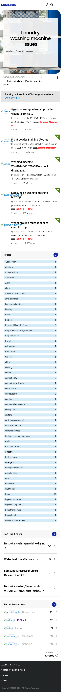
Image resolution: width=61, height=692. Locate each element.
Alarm (7, 283)
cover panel (10, 409)
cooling (8, 399)
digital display (11, 473)
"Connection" (11, 262)
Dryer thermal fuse (13, 510)
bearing (8, 309)
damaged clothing (13, 446)
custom (8, 415)
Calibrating (10, 346)
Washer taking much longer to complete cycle (29, 225)
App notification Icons (15, 293)
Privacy (5, 675)
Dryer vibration (11, 515)
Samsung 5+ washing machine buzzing (29, 195)
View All (30, 534)
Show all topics (12, 97)
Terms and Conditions (13, 670)
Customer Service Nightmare (17, 436)
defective (9, 452)
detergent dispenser (14, 468)
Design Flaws (11, 457)
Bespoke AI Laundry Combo (17, 325)
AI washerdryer (11, 272)
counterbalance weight (15, 404)
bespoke (8, 320)
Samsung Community (14, 77)
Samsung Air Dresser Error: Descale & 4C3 (21, 573)
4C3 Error (9, 267)
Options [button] (52, 77)
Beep (7, 314)
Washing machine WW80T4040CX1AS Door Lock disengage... (30, 166)
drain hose (9, 483)
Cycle (7, 441)
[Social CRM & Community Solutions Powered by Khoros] (51, 654)
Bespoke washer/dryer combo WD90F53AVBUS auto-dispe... (23, 589)
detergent (9, 462)
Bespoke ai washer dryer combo (18, 330)
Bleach (8, 341)
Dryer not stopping (13, 505)
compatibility (11, 378)
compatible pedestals (14, 383)
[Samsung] (8, 4)
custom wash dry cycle (15, 420)
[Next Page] (55, 255)
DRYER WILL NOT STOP (15, 520)
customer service (12, 431)
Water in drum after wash (20, 559)
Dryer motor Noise (13, 499)
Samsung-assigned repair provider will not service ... (32, 111)
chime (8, 362)
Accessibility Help (11, 665)
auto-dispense (11, 299)
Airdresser (9, 278)
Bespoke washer (12, 336)
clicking (8, 367)
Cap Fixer (9, 357)
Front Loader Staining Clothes (29, 139)
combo (8, 373)
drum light (9, 489)
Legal (4, 680)
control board (11, 388)
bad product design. (14, 304)
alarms (8, 288)
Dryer (7, 494)
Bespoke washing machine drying (24, 543)
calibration (10, 351)
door (7, 478)
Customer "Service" (13, 425)
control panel (11, 394)
